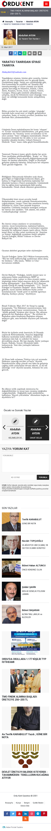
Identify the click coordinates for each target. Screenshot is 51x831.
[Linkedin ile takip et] (25, 813)
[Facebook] (11, 53)
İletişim (27, 803)
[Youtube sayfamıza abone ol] (19, 813)
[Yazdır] (35, 53)
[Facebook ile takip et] (7, 813)
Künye (18, 803)
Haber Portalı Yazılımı (14, 827)
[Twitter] (15, 53)
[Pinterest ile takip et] (44, 813)
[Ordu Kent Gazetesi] (17, 3)
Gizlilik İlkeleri (38, 803)
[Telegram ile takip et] (38, 813)
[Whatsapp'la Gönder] (24, 53)
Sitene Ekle (25, 806)
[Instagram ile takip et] (32, 813)
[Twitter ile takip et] (13, 813)
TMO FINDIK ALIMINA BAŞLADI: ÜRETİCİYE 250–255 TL (29, 12)
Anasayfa (9, 803)
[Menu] (46, 4)
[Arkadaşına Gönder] (30, 53)
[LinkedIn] (20, 53)
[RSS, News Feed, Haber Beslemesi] (25, 818)
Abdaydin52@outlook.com (14, 72)
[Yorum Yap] (40, 53)
